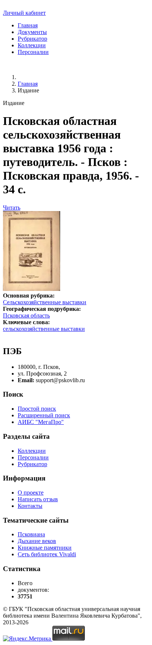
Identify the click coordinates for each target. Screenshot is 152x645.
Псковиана (31, 534)
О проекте (31, 492)
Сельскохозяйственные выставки (44, 302)
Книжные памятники (45, 547)
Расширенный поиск (44, 415)
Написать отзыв (38, 499)
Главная (28, 25)
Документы (32, 32)
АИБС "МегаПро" (41, 422)
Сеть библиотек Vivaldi (47, 554)
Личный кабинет (24, 13)
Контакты (30, 506)
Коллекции (32, 45)
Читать (11, 207)
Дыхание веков (37, 541)
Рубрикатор (32, 38)
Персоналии (33, 52)
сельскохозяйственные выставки (44, 329)
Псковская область (26, 315)
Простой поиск (37, 408)
